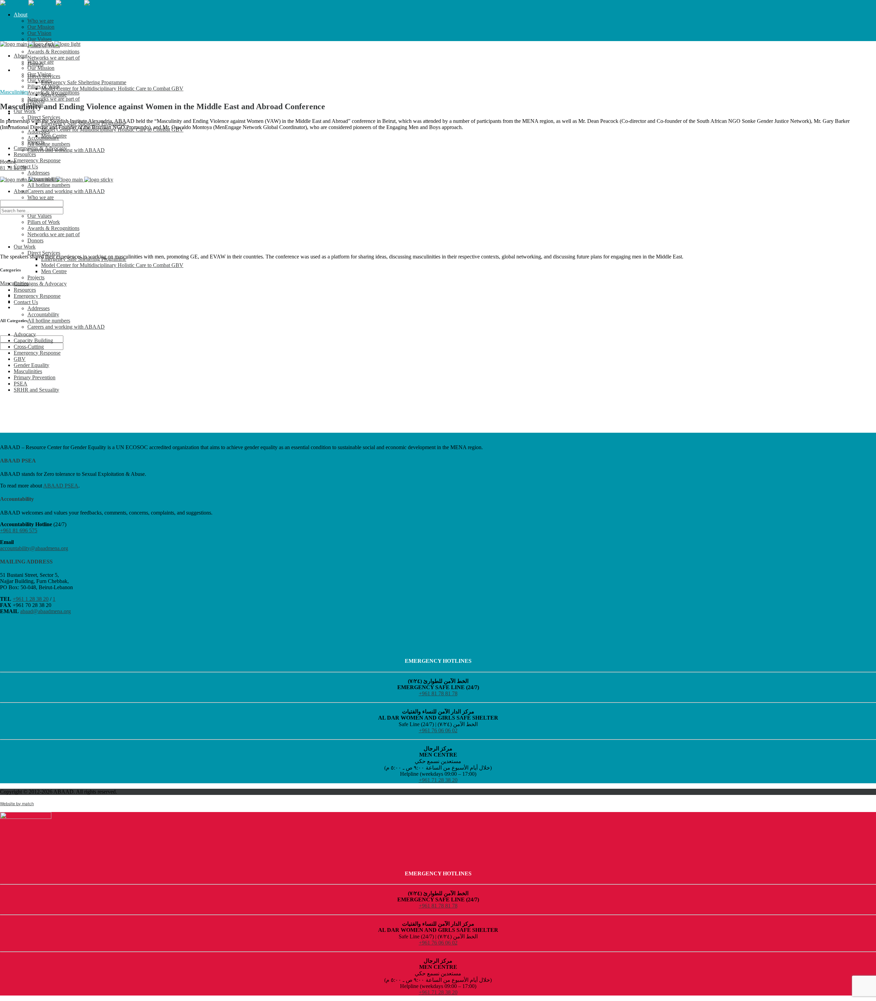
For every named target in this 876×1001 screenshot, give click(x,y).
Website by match (17, 803)
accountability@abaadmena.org (34, 548)
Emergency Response (37, 353)
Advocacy (25, 334)
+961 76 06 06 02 (438, 730)
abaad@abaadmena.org (45, 611)
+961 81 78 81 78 (438, 693)
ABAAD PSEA (60, 486)
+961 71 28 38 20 (438, 780)
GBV (20, 359)
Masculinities (14, 92)
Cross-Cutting (29, 347)
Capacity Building (33, 340)
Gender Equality (31, 365)
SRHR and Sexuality (36, 390)
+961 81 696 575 (18, 530)
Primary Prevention (34, 377)
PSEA (20, 384)
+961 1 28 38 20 (31, 599)
